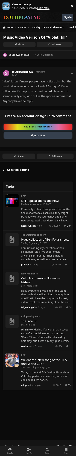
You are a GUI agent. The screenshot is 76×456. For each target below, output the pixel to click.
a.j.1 (23, 285)
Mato (24, 324)
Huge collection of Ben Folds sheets (45, 239)
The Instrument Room (33, 234)
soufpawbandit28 (19, 54)
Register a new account (38, 126)
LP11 (23, 196)
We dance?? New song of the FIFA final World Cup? (44, 362)
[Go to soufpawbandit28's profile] (5, 55)
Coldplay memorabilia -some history (40, 280)
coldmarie (26, 346)
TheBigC (25, 243)
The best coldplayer (31, 367)
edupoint (26, 385)
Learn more (7, 6)
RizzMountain (28, 204)
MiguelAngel (27, 307)
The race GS (29, 321)
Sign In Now (38, 135)
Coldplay (48, 54)
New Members (29, 273)
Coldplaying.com (30, 316)
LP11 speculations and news (40, 201)
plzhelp (25, 264)
